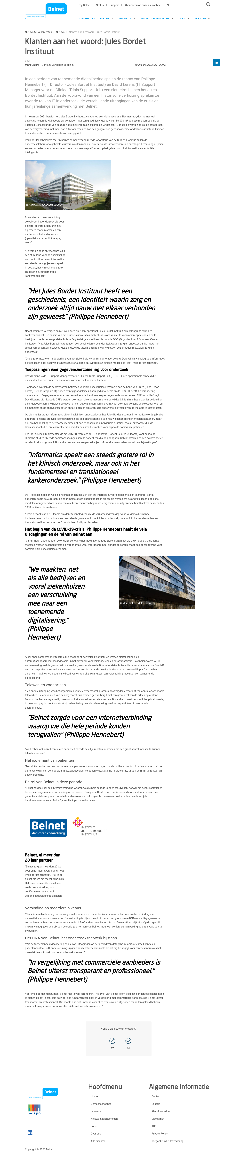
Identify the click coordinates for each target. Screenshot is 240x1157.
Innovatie (125, 18)
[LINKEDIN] (216, 62)
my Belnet (84, 5)
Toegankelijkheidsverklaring (168, 1141)
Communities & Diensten (94, 18)
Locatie (156, 1103)
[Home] (46, 12)
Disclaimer (158, 1118)
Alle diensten (98, 1141)
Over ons (200, 18)
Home (94, 1096)
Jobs (182, 18)
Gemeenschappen (101, 1103)
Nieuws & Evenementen (155, 18)
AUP (154, 1126)
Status (100, 5)
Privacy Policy (160, 1133)
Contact (156, 1096)
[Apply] (208, 5)
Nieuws (60, 32)
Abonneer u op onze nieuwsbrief (143, 5)
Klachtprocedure (161, 1111)
